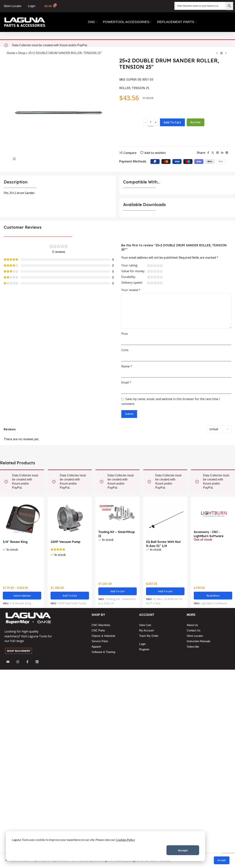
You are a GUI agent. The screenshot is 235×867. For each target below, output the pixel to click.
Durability (128, 277)
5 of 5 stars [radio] (161, 265)
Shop (21, 53)
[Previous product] (217, 53)
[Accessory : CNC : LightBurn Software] (213, 514)
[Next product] (226, 53)
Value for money (132, 271)
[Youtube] (7, 661)
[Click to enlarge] (14, 158)
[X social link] (212, 152)
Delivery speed (131, 283)
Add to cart (172, 122)
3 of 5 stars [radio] (155, 265)
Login (31, 6)
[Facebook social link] (208, 152)
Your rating (129, 265)
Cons (124, 350)
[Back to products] (221, 53)
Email (126, 382)
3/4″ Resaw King (15, 542)
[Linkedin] (37, 661)
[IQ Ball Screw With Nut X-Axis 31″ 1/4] (165, 519)
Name (126, 366)
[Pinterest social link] (217, 152)
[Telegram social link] (226, 152)
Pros (124, 334)
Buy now (195, 122)
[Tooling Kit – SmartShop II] (117, 514)
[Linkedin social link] (222, 152)
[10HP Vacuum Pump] (70, 519)
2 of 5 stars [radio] (151, 265)
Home (11, 53)
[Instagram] (17, 661)
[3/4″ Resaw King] (22, 519)
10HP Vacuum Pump (65, 542)
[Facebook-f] (27, 661)
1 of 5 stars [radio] (148, 265)
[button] (70, 595)
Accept (183, 850)
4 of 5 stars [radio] (158, 265)
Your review (130, 290)
